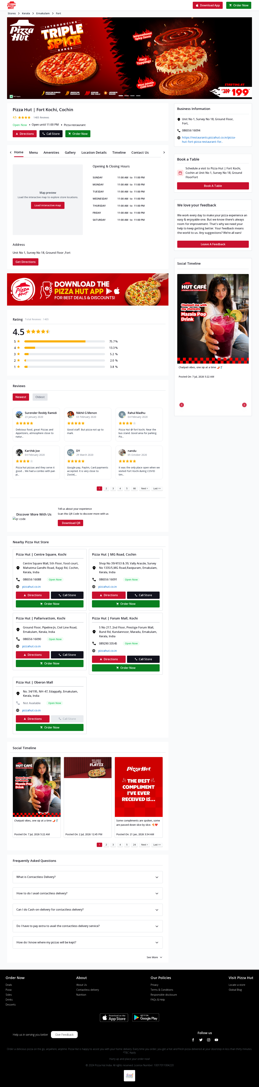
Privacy (154, 984)
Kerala (26, 13)
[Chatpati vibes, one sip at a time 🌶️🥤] (37, 787)
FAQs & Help (158, 999)
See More (152, 957)
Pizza (8, 989)
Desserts (11, 1004)
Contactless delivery (87, 989)
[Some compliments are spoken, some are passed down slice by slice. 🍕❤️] (139, 787)
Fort (58, 13)
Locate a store (237, 984)
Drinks (9, 999)
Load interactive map (48, 205)
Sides (9, 994)
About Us (81, 984)
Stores (12, 13)
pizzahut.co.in (31, 587)
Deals (9, 984)
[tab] (18, 152)
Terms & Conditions (162, 989)
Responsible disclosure (164, 994)
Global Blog (235, 989)
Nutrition (81, 994)
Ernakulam (43, 13)
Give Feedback (64, 1035)
